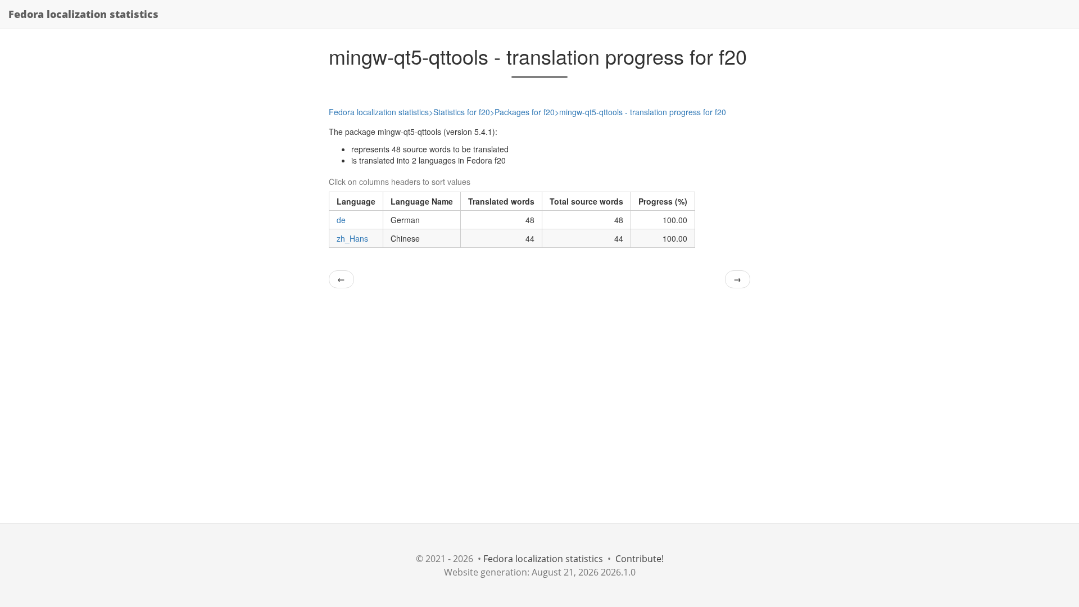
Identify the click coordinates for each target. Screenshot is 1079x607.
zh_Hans (352, 238)
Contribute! (639, 558)
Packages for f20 (525, 111)
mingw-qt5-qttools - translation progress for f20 (642, 111)
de (341, 219)
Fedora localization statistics (83, 14)
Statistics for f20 (461, 111)
